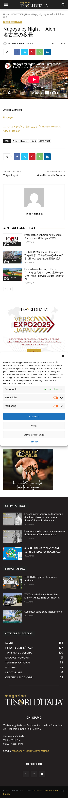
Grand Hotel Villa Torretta (51, 175)
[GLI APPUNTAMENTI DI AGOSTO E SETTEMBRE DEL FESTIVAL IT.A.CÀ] (12, 553)
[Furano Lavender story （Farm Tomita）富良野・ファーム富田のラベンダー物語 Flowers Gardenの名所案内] (12, 274)
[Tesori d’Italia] (5, 43)
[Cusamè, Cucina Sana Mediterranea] (12, 616)
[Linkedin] (47, 52)
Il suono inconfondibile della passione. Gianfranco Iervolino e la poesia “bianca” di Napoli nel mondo (43, 517)
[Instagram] (34, 774)
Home (6, 14)
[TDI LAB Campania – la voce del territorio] (12, 582)
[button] (63, 356)
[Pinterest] (32, 52)
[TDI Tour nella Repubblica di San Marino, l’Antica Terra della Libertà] (12, 599)
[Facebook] (17, 52)
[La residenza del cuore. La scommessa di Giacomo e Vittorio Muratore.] (12, 536)
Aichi (15, 141)
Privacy (34, 441)
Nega (34, 425)
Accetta (34, 416)
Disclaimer (37, 790)
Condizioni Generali (53, 790)
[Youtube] (42, 774)
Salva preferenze (34, 434)
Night (33, 141)
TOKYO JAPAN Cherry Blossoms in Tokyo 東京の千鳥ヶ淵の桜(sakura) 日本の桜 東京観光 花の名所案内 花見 (44, 255)
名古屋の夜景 (44, 141)
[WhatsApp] (39, 52)
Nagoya (8, 117)
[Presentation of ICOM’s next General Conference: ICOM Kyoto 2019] (12, 239)
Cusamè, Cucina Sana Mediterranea (43, 611)
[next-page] (11, 289)
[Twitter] (24, 52)
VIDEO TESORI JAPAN (20, 14)
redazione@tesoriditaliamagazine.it (30, 750)
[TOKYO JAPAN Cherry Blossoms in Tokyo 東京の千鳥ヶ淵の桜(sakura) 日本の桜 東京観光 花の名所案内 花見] (12, 257)
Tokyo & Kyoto (11, 175)
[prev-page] (5, 289)
